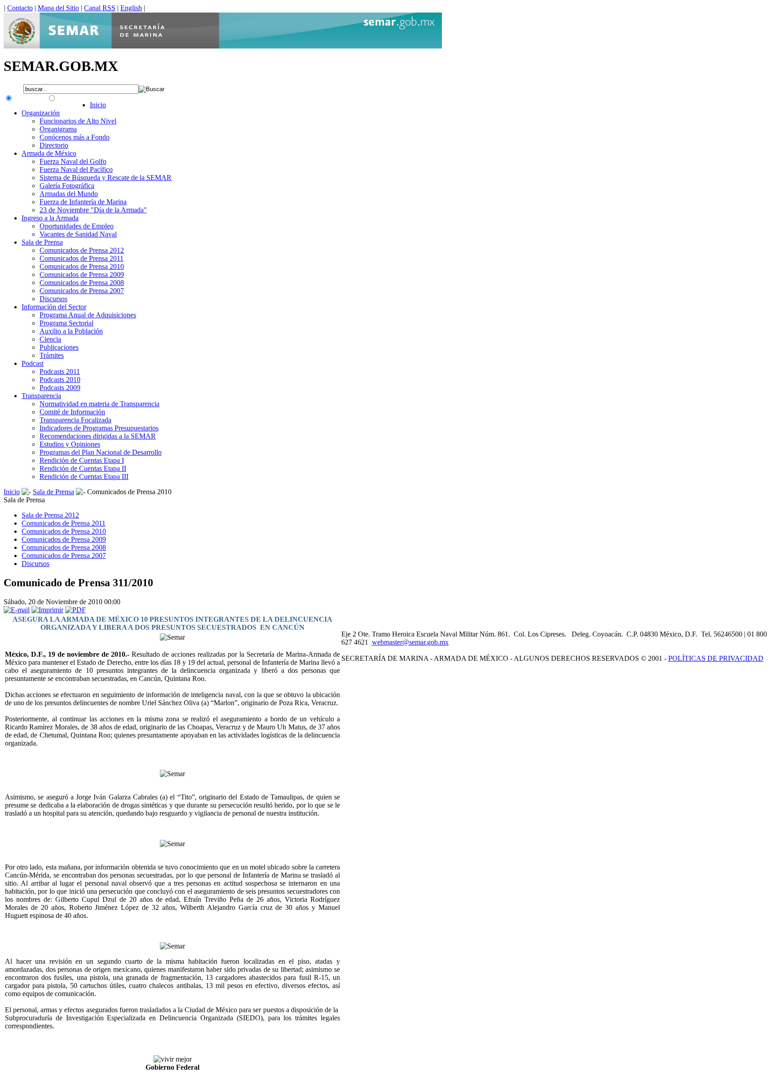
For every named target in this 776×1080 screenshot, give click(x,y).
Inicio (12, 492)
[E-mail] (17, 610)
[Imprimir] (47, 610)
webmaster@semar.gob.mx (410, 642)
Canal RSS (99, 8)
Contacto (20, 8)
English (131, 8)
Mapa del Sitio (58, 8)
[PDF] (75, 610)
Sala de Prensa (53, 492)
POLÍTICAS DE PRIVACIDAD (715, 658)
